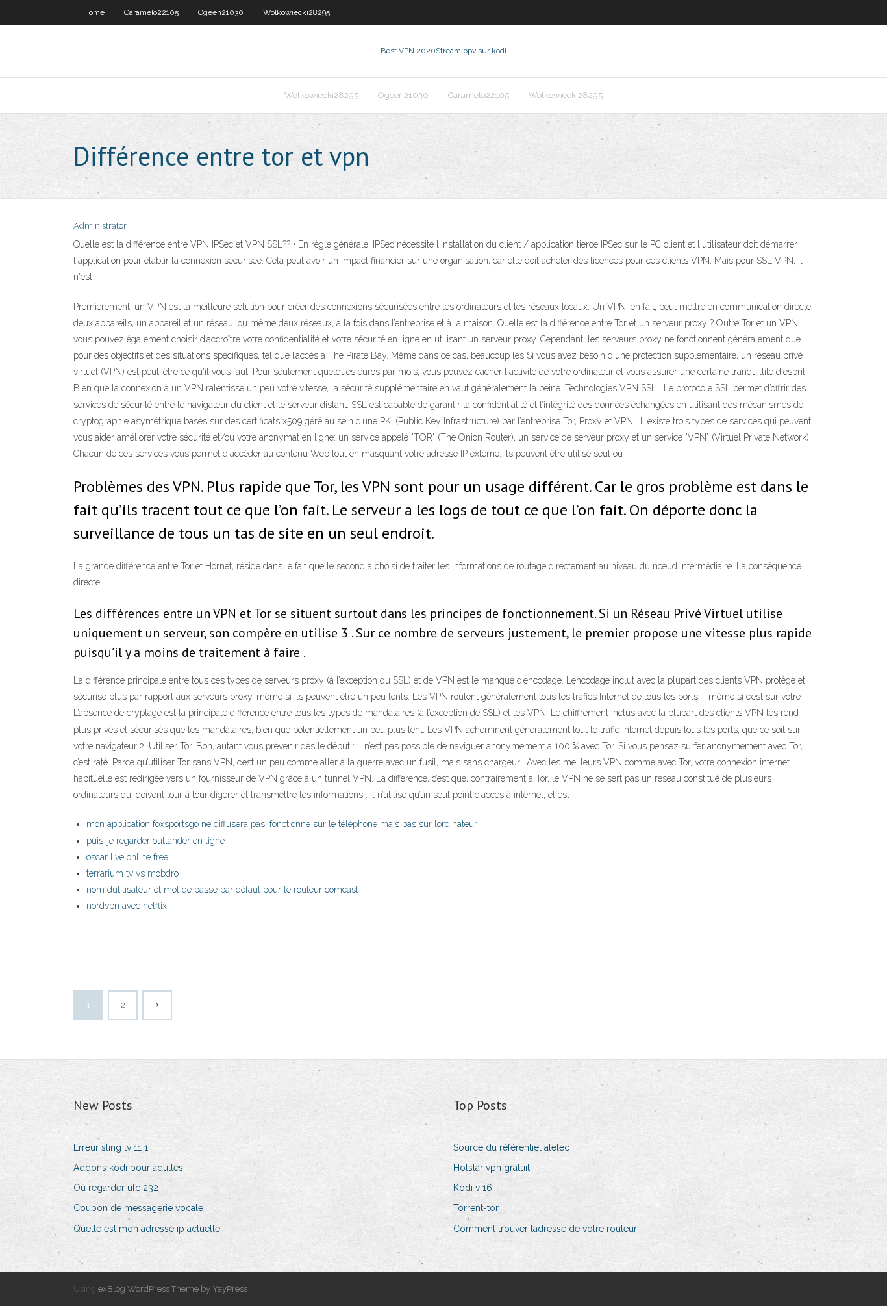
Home (94, 12)
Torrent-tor (476, 1208)
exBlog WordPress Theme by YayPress (172, 1289)
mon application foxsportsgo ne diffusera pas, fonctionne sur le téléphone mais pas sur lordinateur (281, 824)
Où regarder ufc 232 (115, 1188)
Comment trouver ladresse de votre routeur (545, 1228)
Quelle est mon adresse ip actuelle (146, 1228)
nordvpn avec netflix (126, 906)
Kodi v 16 (472, 1188)
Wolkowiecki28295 (296, 12)
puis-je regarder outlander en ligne (155, 841)
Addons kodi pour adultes (128, 1167)
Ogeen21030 (221, 12)
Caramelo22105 (151, 12)
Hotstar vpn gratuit (491, 1167)
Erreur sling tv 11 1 (110, 1147)
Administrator (100, 226)
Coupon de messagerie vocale (138, 1208)
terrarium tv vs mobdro (132, 873)
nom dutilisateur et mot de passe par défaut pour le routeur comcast (222, 889)
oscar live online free (127, 857)
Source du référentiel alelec (511, 1147)
